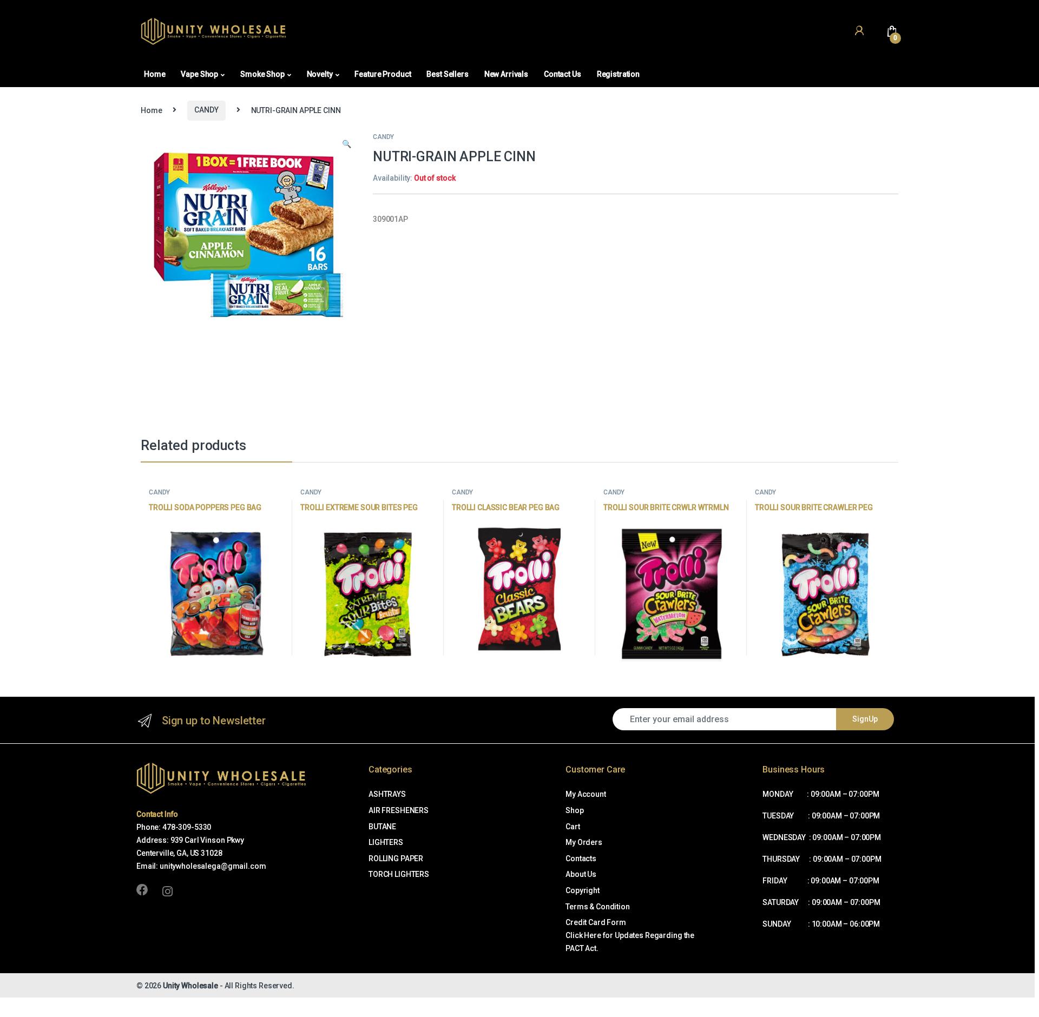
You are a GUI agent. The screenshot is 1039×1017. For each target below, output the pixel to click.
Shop (574, 810)
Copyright (582, 890)
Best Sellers (447, 74)
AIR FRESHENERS (399, 810)
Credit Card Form (595, 922)
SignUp (865, 719)
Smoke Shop (262, 74)
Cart (572, 826)
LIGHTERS (386, 842)
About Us (580, 874)
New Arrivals (506, 74)
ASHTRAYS (387, 794)
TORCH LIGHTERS (399, 874)
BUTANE (382, 826)
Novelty (320, 74)
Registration (618, 74)
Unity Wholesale (190, 985)
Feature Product (382, 74)
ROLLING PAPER (396, 858)
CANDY (206, 109)
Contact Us (562, 74)
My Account (585, 794)
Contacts (580, 858)
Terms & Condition (597, 906)
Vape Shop (199, 74)
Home (154, 74)
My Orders (583, 842)
